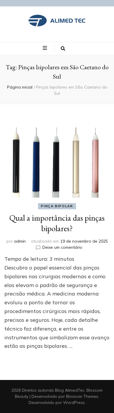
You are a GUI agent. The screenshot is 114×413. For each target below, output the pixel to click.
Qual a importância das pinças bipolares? (57, 223)
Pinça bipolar (57, 206)
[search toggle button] (63, 48)
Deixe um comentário (62, 247)
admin (20, 241)
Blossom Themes (82, 396)
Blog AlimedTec (69, 390)
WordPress (74, 402)
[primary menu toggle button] (46, 48)
